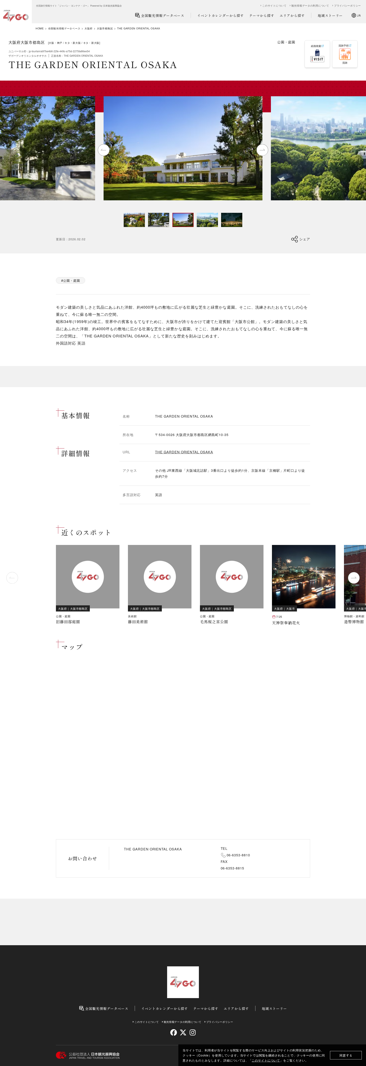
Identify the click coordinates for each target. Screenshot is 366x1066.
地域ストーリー (330, 15)
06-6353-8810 (238, 855)
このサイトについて (266, 1060)
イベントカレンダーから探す (220, 15)
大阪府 (89, 28)
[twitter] (183, 1032)
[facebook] (173, 1032)
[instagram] (192, 1032)
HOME (40, 28)
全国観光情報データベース (162, 15)
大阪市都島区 (105, 28)
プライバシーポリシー (347, 5)
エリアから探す (292, 15)
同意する (346, 1055)
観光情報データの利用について (310, 5)
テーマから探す (261, 15)
